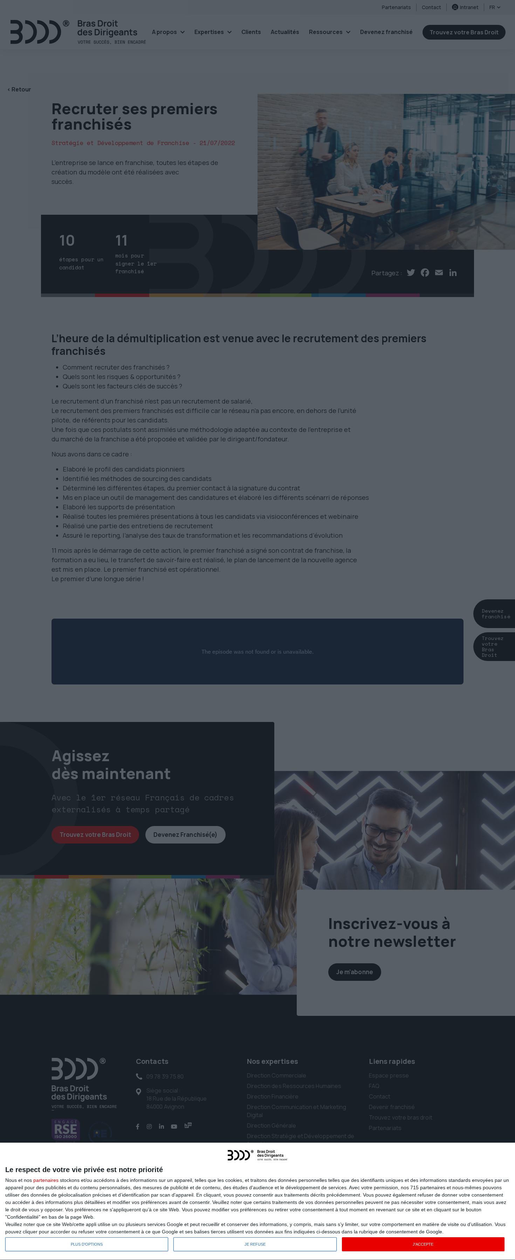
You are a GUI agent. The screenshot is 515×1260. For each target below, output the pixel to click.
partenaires (46, 1180)
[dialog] (257, 1201)
